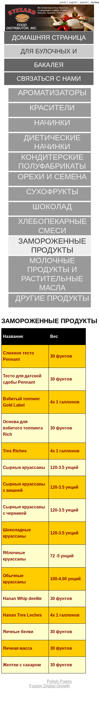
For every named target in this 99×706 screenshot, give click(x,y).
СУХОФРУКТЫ (52, 191)
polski (62, 2)
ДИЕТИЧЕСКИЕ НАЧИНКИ (52, 142)
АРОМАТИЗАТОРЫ (52, 92)
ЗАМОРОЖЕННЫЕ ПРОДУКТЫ (52, 245)
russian (94, 2)
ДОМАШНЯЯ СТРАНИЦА (49, 37)
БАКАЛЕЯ (48, 64)
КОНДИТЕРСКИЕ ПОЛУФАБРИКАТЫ (52, 162)
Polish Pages (59, 681)
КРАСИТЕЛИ (52, 107)
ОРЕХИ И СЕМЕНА (52, 176)
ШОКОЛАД (52, 206)
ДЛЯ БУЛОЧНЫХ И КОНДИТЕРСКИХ (49, 53)
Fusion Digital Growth (49, 686)
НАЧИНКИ (52, 122)
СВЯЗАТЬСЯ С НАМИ (49, 78)
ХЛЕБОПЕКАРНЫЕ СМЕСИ (52, 226)
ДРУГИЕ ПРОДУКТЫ (52, 298)
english (72, 2)
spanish (83, 2)
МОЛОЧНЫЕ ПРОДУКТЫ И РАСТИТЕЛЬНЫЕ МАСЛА (52, 274)
